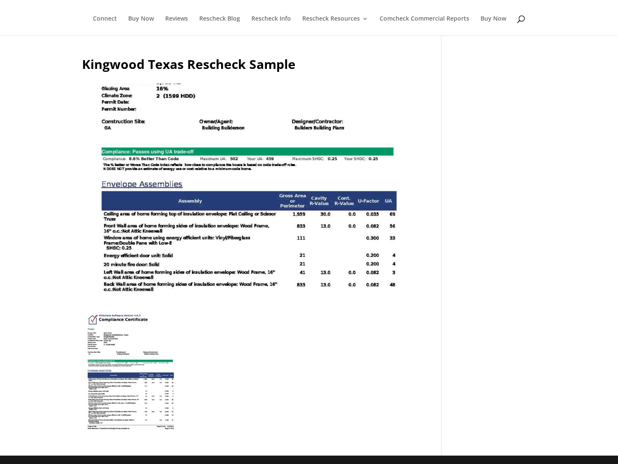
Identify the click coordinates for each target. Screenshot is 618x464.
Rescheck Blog (219, 19)
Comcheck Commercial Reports (424, 19)
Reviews (176, 19)
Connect (105, 19)
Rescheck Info (271, 19)
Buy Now (141, 19)
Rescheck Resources (331, 19)
